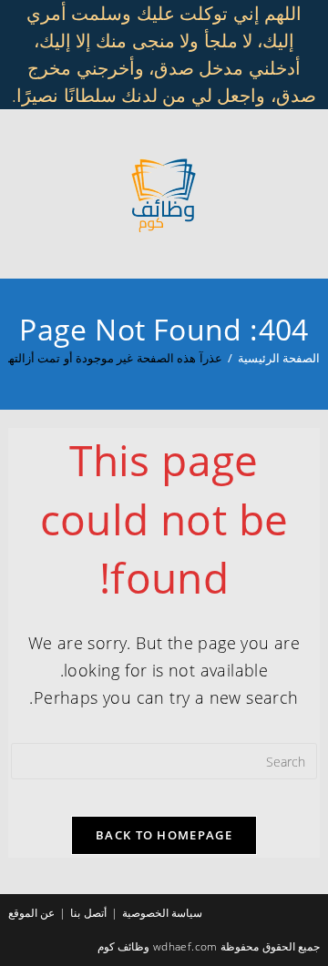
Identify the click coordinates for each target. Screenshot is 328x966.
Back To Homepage (164, 835)
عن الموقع (31, 912)
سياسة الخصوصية (162, 912)
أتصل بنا (88, 912)
